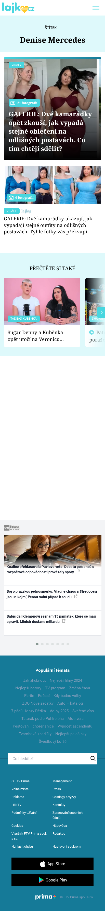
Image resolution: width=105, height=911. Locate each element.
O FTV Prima (20, 781)
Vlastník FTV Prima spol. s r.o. (29, 836)
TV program (55, 688)
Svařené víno (83, 711)
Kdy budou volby (67, 695)
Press (56, 789)
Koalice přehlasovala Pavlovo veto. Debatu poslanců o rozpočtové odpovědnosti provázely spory (50, 569)
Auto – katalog (70, 703)
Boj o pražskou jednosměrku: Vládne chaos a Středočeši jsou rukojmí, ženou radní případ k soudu (52, 594)
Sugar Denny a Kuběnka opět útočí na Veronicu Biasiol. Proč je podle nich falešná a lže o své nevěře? (38, 336)
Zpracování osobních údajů (67, 815)
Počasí (44, 695)
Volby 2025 (59, 711)
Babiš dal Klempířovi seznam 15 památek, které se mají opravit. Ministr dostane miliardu (51, 619)
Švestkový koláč (53, 741)
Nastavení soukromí (66, 846)
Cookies (17, 826)
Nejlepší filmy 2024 (66, 680)
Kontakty (58, 805)
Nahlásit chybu (22, 846)
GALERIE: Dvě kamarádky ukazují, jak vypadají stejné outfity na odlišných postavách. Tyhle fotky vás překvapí (48, 225)
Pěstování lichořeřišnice (33, 726)
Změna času (79, 688)
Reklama (17, 797)
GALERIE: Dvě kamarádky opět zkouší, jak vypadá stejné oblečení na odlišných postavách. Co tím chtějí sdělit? (50, 131)
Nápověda (59, 826)
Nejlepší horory (28, 688)
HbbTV (16, 805)
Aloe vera (76, 718)
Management (62, 781)
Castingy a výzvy (64, 797)
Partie (29, 695)
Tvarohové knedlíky (35, 734)
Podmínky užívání (23, 813)
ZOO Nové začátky (38, 703)
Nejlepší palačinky (70, 734)
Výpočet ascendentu (75, 726)
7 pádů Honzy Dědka (28, 711)
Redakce (58, 833)
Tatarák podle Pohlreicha (42, 718)
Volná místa (20, 789)
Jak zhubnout (34, 680)
